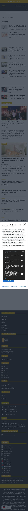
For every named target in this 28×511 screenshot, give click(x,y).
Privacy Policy (22, 286)
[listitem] (14, 252)
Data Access (14, 286)
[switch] (22, 255)
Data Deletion (5, 286)
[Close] (25, 224)
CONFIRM (8, 280)
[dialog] (14, 255)
